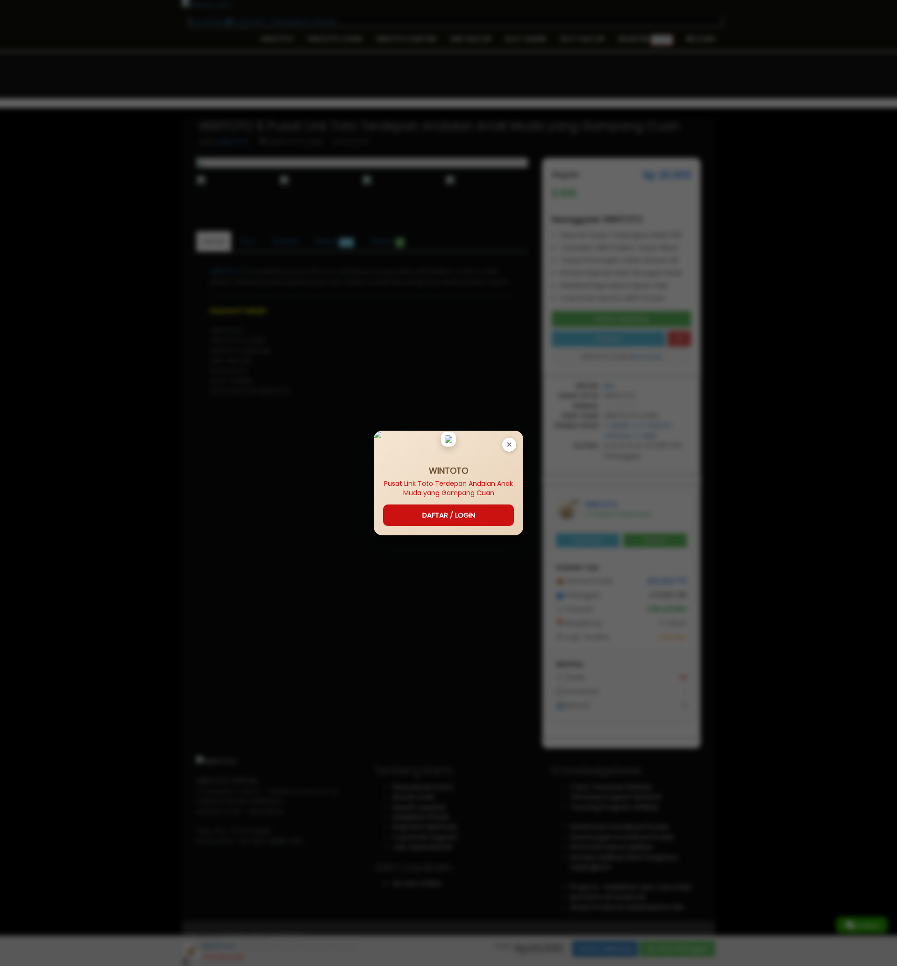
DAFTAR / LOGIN (448, 515)
